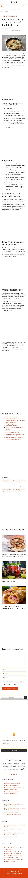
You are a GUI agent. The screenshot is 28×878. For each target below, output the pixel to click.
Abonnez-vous (14, 750)
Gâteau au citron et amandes (11, 837)
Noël (6, 9)
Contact (6, 870)
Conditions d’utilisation (17, 870)
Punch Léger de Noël (11, 417)
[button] (23, 6)
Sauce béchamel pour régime (11, 812)
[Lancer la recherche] (25, 697)
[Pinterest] (16, 774)
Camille (5, 33)
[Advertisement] (14, 84)
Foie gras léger (10, 424)
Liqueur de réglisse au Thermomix (12, 783)
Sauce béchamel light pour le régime (12, 814)
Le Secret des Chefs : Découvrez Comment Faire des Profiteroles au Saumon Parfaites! (15, 420)
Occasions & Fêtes (11, 16)
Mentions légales (14, 871)
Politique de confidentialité (14, 873)
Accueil (1, 9)
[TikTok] (16, 2)
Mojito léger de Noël (11, 425)
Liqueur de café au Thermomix (11, 785)
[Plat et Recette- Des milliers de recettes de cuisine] (4, 6)
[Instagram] (14, 2)
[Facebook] (11, 2)
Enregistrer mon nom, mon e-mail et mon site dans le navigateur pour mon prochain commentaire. (14, 682)
